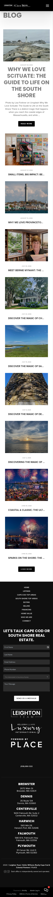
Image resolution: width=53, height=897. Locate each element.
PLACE (34, 867)
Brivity (24, 891)
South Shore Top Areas (26, 599)
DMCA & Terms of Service (28, 894)
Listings (26, 591)
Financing (26, 610)
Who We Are (26, 617)
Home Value (26, 613)
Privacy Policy (11, 894)
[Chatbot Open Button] (46, 890)
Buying (26, 602)
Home (26, 587)
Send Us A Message (27, 698)
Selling (26, 606)
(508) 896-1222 (26, 766)
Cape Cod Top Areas (26, 595)
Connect (26, 621)
